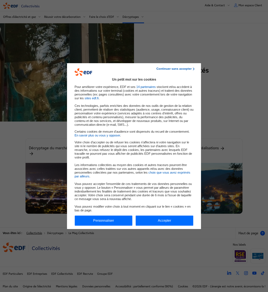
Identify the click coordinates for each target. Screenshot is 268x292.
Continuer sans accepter (174, 68)
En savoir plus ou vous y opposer (97, 135)
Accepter (164, 220)
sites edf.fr (92, 98)
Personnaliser (103, 220)
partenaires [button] (146, 87)
